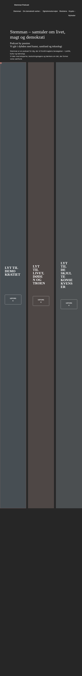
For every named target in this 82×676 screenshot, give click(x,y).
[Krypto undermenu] (74, 11)
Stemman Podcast (21, 5)
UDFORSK (13, 299)
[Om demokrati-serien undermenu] (40, 11)
